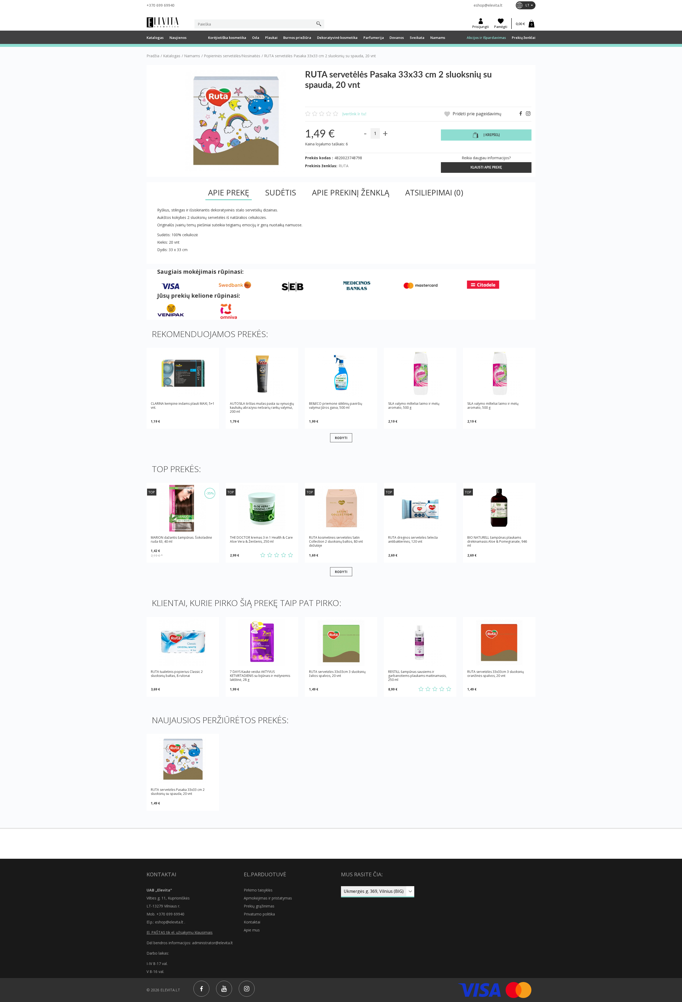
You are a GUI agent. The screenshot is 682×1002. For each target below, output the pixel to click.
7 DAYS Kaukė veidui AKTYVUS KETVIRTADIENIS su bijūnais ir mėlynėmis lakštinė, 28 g (260, 676)
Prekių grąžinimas (259, 906)
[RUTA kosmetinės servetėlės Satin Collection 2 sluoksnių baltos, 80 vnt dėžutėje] (341, 508)
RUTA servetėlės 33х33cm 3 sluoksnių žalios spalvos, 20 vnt (337, 674)
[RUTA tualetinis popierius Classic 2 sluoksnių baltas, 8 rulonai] (182, 642)
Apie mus (252, 930)
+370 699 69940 (160, 5)
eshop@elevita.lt (488, 5)
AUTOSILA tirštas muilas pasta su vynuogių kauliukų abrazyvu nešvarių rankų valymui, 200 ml (262, 408)
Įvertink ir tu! (354, 114)
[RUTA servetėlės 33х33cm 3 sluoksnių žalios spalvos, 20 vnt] (341, 642)
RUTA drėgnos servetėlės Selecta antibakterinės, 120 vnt (413, 539)
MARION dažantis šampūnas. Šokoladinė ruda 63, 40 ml (181, 539)
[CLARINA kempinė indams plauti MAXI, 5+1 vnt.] (182, 373)
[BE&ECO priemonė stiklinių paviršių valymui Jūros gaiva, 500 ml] (341, 373)
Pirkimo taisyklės (258, 890)
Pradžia (153, 56)
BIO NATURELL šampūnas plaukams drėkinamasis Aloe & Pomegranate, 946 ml (497, 541)
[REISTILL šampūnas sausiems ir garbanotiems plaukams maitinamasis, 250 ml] (420, 642)
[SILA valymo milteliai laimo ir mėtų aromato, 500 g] (420, 373)
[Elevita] (162, 22)
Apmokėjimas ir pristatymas (268, 898)
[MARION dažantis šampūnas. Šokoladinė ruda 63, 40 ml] (182, 508)
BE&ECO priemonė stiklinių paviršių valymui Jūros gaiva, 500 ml (335, 406)
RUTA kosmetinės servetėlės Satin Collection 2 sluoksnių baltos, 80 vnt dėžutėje (336, 541)
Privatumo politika (259, 914)
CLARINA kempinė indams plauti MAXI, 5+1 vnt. (182, 406)
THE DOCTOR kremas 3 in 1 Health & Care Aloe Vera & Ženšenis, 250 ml (261, 539)
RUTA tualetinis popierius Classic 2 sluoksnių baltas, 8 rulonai (177, 674)
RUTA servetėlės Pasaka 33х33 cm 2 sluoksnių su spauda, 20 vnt (178, 792)
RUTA (343, 165)
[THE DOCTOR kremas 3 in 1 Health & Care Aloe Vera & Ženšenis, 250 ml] (262, 508)
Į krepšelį (492, 135)
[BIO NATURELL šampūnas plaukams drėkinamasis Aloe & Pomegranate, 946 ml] (499, 508)
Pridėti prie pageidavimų (476, 114)
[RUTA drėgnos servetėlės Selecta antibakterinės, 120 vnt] (420, 508)
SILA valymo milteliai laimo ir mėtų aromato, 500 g (413, 406)
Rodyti (341, 437)
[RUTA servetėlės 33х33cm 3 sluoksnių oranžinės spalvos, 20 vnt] (499, 642)
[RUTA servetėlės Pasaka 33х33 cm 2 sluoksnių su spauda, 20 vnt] (182, 759)
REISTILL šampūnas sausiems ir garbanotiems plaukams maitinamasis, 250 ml (417, 676)
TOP (151, 492)
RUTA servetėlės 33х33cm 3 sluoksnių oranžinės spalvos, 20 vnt (495, 674)
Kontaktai (252, 922)
